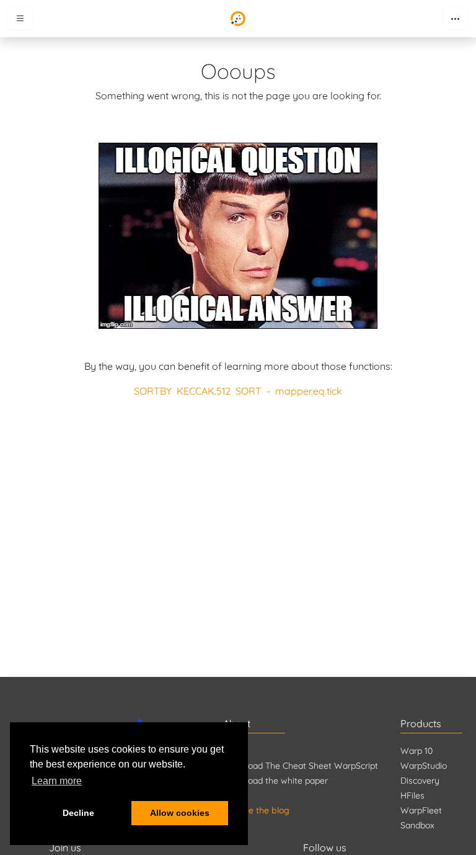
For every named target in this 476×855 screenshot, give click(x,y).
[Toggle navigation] (456, 18)
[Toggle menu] (20, 18)
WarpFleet (421, 810)
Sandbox (417, 825)
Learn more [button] (57, 781)
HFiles (412, 795)
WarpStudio (423, 765)
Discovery (419, 780)
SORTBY (153, 391)
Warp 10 (416, 750)
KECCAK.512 (204, 391)
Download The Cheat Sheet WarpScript (300, 765)
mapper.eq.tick (308, 391)
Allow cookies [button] (179, 813)
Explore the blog (256, 810)
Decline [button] (78, 813)
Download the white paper (275, 780)
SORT (249, 391)
